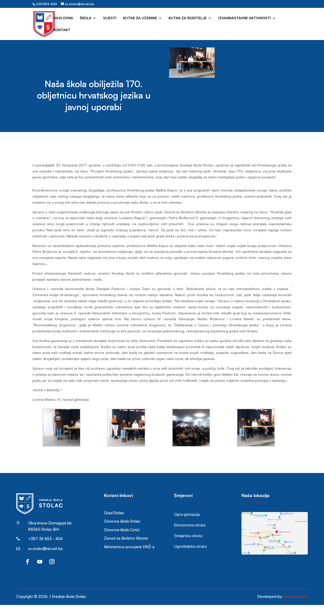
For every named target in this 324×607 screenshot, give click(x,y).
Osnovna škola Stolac (122, 521)
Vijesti (109, 18)
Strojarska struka (188, 536)
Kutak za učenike (140, 18)
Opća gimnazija (187, 514)
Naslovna (63, 18)
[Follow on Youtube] (40, 562)
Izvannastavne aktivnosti (244, 18)
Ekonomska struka (189, 525)
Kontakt (61, 30)
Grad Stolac (114, 512)
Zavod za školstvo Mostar (126, 538)
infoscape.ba (296, 596)
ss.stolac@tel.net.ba (45, 548)
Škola (85, 18)
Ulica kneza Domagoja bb (50, 523)
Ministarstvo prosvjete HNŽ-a (129, 546)
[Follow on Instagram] (52, 562)
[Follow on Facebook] (28, 562)
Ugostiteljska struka (190, 546)
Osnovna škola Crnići (121, 529)
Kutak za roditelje (188, 18)
